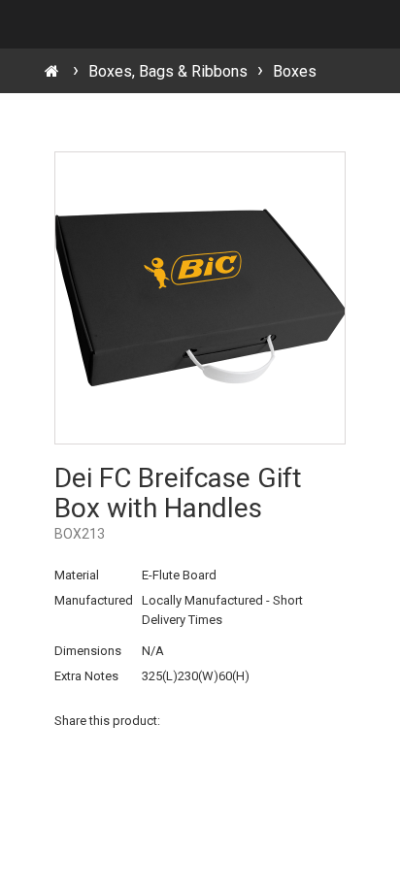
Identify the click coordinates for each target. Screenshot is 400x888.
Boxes (295, 71)
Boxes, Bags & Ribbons (168, 71)
